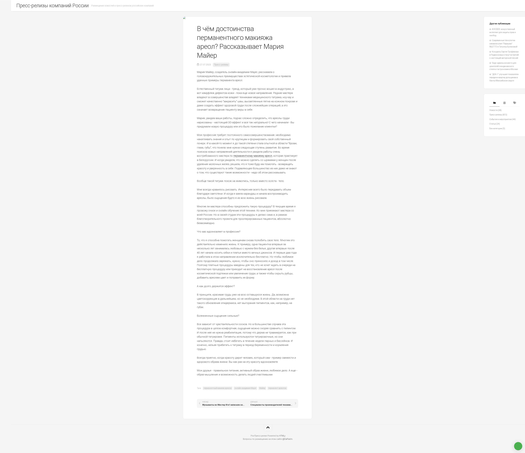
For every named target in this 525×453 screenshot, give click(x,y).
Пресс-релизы (221, 64)
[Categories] (494, 103)
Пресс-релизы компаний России (52, 5)
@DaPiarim (287, 439)
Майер (262, 388)
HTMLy (282, 436)
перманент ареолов (277, 388)
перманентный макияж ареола (217, 388)
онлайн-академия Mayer (245, 388)
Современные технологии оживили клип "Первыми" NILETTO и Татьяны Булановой (503, 43)
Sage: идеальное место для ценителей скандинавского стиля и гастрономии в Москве (503, 66)
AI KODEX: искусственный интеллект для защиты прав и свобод (502, 32)
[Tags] (515, 103)
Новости (493, 110)
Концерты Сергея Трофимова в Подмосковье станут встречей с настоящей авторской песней (504, 55)
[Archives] (504, 103)
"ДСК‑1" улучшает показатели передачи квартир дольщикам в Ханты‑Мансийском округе (504, 77)
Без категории (495, 128)
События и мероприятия (500, 119)
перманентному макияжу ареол (252, 155)
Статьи (492, 124)
